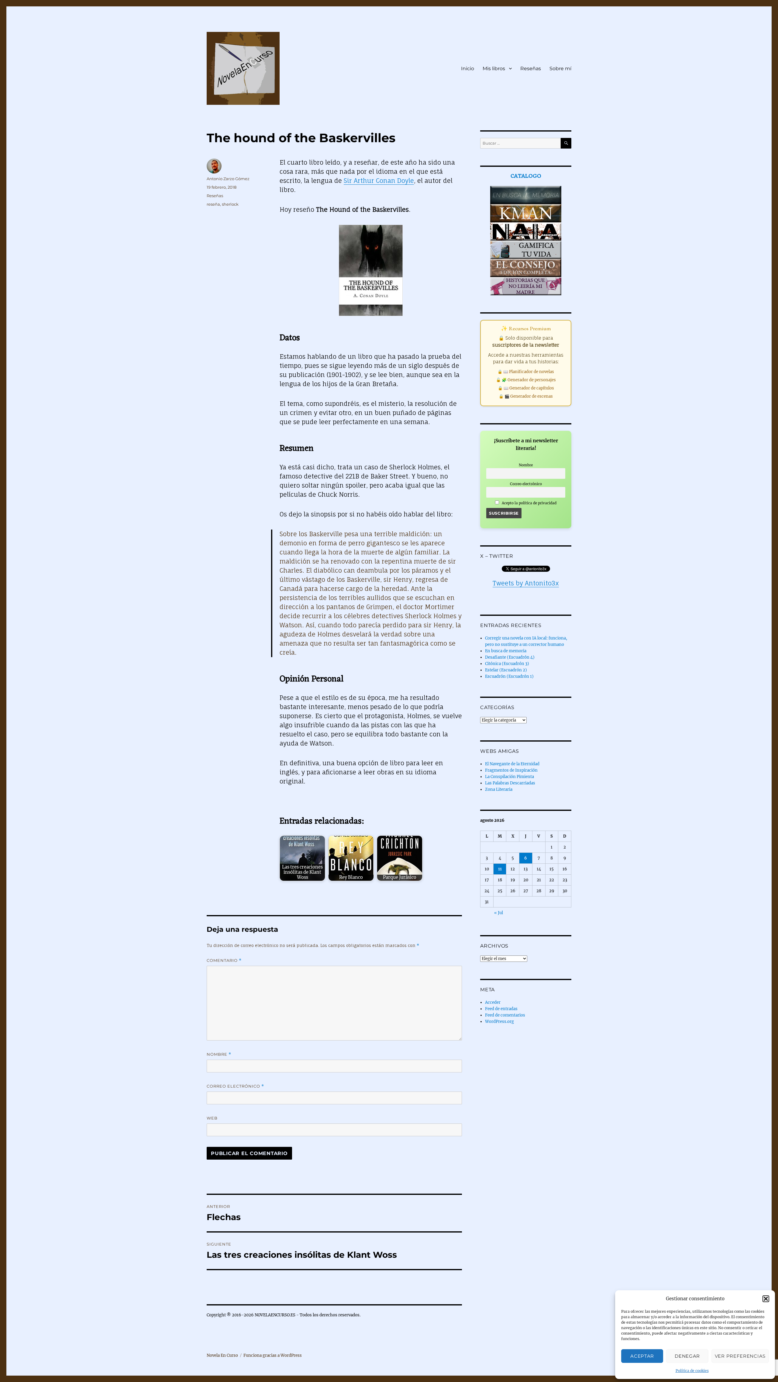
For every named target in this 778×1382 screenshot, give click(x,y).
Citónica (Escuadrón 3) (507, 663)
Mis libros (494, 68)
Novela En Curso (222, 1355)
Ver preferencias (740, 1356)
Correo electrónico (235, 1086)
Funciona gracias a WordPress (272, 1355)
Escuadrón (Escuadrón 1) (509, 676)
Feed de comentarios (505, 1015)
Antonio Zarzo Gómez (228, 178)
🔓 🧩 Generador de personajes (526, 379)
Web (212, 1118)
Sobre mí (560, 68)
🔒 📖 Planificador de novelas (525, 371)
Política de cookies (692, 1370)
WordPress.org (499, 1021)
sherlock (230, 204)
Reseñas (530, 68)
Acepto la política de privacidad (528, 503)
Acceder (493, 1002)
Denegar (687, 1356)
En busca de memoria (505, 650)
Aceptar (642, 1356)
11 (500, 869)
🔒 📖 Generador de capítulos (526, 388)
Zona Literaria (498, 789)
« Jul (498, 912)
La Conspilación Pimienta (509, 776)
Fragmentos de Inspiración (511, 770)
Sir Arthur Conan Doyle (379, 180)
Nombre (219, 1054)
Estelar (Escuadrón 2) (506, 670)
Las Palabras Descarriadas (510, 783)
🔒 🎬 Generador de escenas (526, 396)
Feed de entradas (501, 1008)
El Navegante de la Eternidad (512, 763)
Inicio (467, 68)
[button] (766, 1299)
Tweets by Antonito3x (526, 583)
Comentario (224, 960)
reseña (213, 204)
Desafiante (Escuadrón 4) (510, 657)
